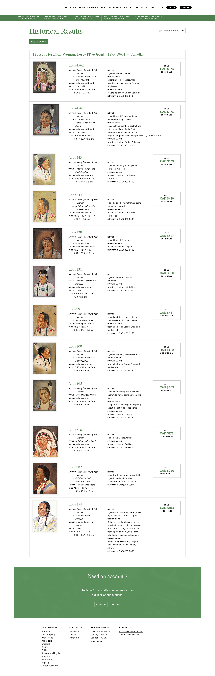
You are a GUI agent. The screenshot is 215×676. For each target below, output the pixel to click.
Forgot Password (50, 665)
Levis (25, 636)
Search (198, 7)
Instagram (74, 637)
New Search (38, 42)
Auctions (46, 631)
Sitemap (46, 656)
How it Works (48, 659)
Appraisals (47, 641)
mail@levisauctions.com (131, 631)
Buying (45, 647)
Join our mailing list (51, 653)
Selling (45, 650)
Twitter (72, 634)
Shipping (46, 644)
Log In (171, 7)
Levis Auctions (30, 7)
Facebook (74, 631)
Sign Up (185, 7)
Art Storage (47, 637)
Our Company (48, 634)
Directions (97, 641)
